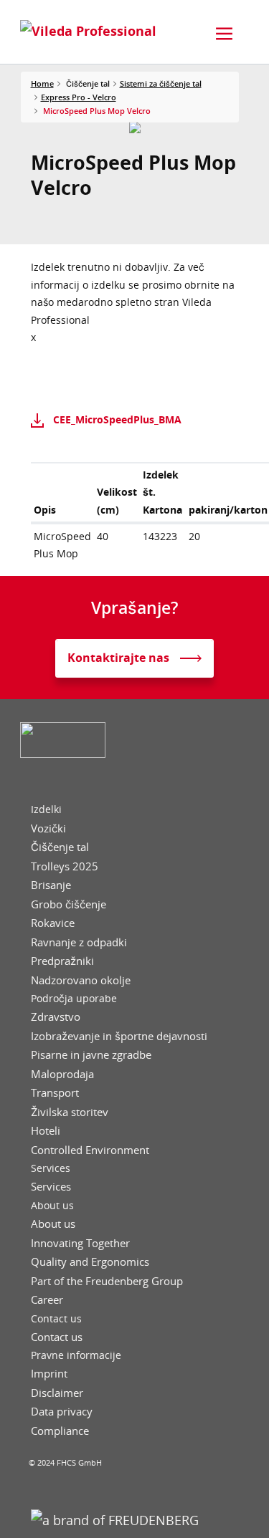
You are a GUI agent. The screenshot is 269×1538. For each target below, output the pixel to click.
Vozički (48, 828)
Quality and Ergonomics (90, 1262)
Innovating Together (80, 1243)
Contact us (56, 1318)
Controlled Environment (90, 1150)
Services (50, 1168)
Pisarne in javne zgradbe (91, 1055)
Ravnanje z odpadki (79, 942)
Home (42, 83)
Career (47, 1300)
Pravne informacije (76, 1355)
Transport (55, 1093)
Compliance (60, 1431)
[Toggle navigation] (224, 33)
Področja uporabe (74, 998)
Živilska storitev (69, 1112)
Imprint (49, 1373)
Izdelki (46, 809)
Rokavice (53, 923)
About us (52, 1205)
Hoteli (45, 1131)
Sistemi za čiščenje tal (161, 83)
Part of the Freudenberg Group (107, 1281)
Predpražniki (62, 961)
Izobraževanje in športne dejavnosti (119, 1036)
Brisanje (51, 885)
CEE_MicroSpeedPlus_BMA (117, 419)
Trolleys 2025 (64, 866)
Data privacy (62, 1411)
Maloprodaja (62, 1074)
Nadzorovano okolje (81, 980)
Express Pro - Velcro (78, 97)
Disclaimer (57, 1393)
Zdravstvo (55, 1017)
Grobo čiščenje (68, 904)
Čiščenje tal (60, 847)
